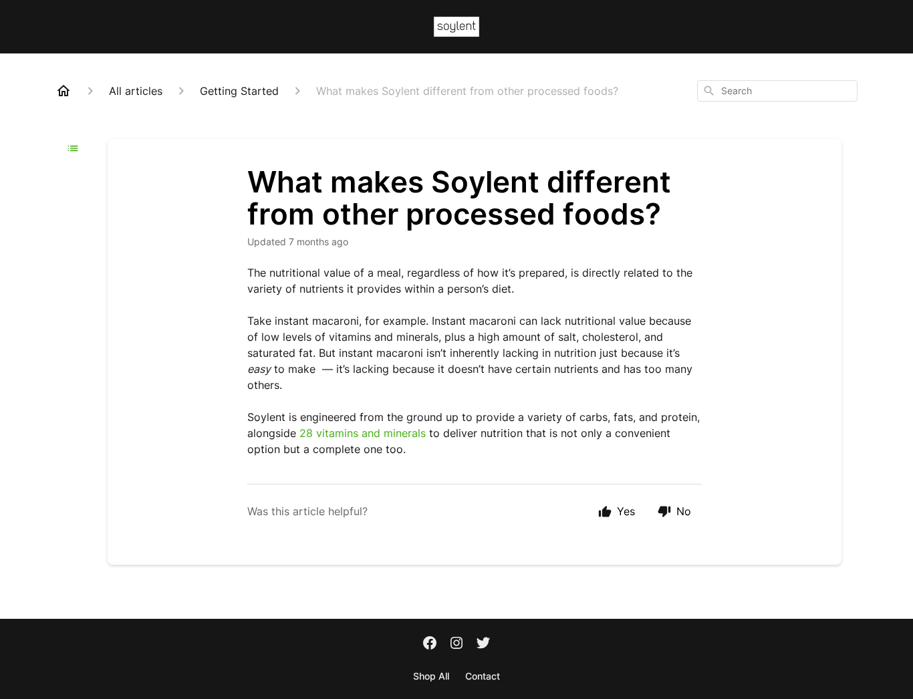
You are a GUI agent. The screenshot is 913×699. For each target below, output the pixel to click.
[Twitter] (483, 644)
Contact (482, 676)
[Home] (63, 91)
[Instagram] (456, 644)
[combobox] (777, 91)
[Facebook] (430, 644)
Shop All (431, 676)
